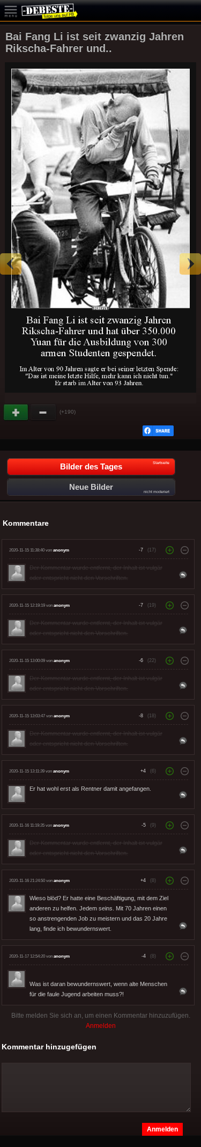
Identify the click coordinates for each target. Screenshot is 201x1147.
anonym (61, 550)
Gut (16, 412)
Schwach (43, 412)
